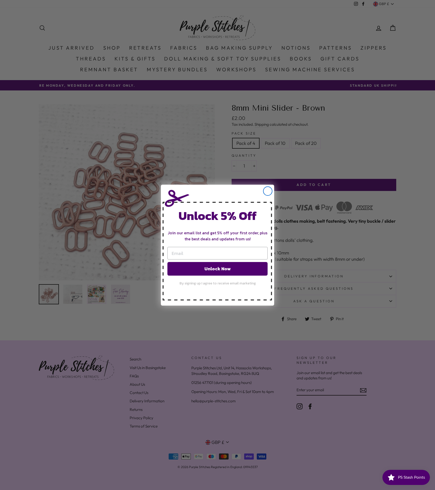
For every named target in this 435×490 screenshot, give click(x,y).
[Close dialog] (267, 191)
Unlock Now (217, 268)
